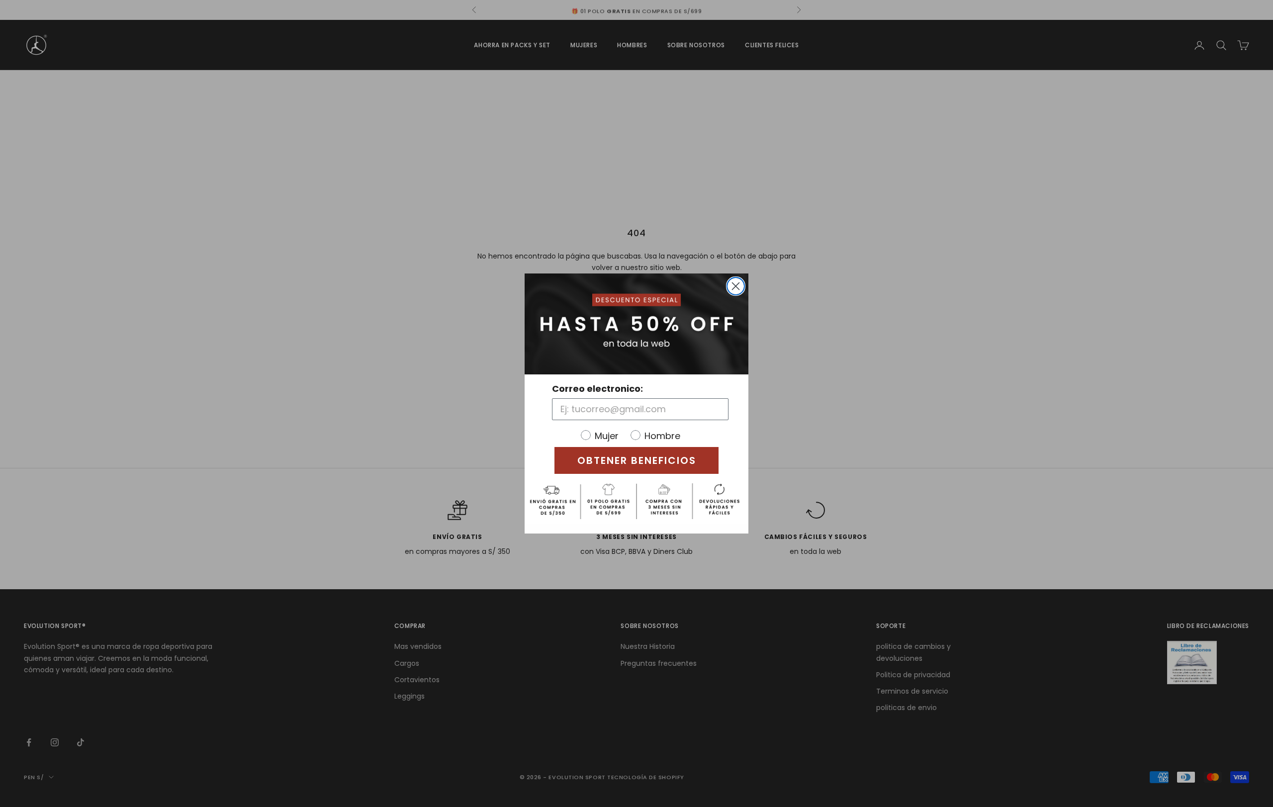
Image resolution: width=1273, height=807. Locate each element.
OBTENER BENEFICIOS (636, 460)
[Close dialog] (735, 286)
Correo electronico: (597, 388)
